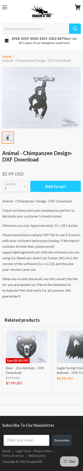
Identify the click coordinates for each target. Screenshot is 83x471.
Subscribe (61, 440)
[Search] (75, 29)
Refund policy (37, 455)
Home (7, 56)
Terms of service (12, 455)
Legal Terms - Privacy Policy (34, 451)
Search (6, 451)
